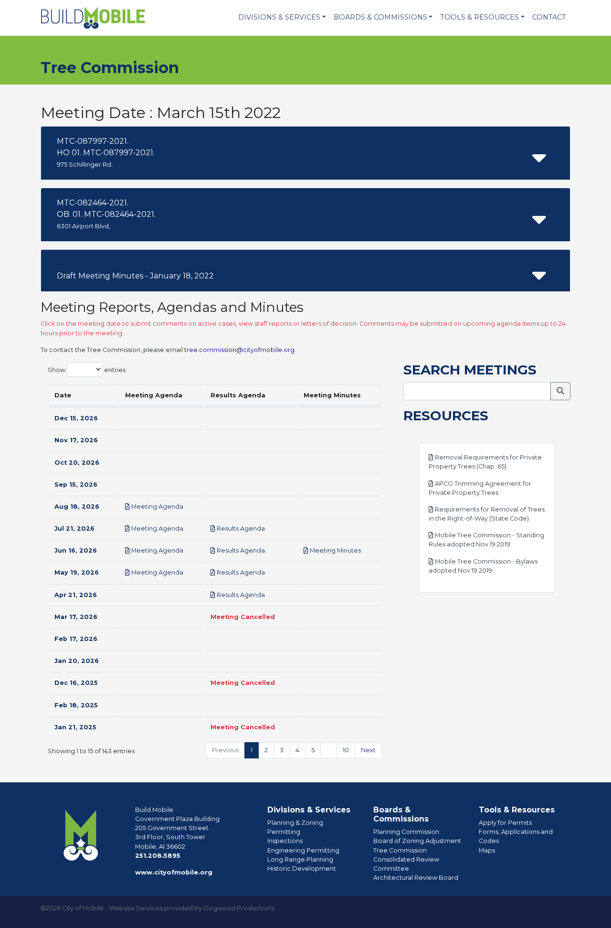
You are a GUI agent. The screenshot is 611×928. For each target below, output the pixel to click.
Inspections (285, 840)
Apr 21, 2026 (75, 594)
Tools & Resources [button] (479, 17)
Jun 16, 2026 (75, 550)
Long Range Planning (300, 859)
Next (368, 750)
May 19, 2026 (76, 572)
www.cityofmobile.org (173, 872)
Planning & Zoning (295, 822)
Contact (549, 17)
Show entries (87, 369)
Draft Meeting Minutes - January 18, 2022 (135, 275)
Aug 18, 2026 (76, 506)
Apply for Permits (505, 822)
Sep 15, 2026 (75, 484)
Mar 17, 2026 (75, 616)
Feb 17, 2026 (75, 638)
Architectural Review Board (415, 877)
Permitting (283, 831)
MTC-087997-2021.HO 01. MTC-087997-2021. (106, 152)
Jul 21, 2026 (74, 528)
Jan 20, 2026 (76, 660)
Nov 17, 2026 (76, 440)
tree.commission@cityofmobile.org (239, 349)
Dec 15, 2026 (76, 418)
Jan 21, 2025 (75, 727)
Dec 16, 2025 (76, 682)
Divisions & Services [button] (279, 17)
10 (346, 750)
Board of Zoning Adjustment (417, 840)
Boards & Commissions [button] (380, 17)
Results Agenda (240, 528)
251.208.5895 (157, 855)
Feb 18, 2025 (76, 705)
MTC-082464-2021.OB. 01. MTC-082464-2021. (106, 214)
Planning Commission (406, 831)
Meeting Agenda (156, 506)
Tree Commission (400, 850)
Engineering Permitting (303, 850)
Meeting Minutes (334, 550)
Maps (487, 850)
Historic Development (301, 868)
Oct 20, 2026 (76, 462)
